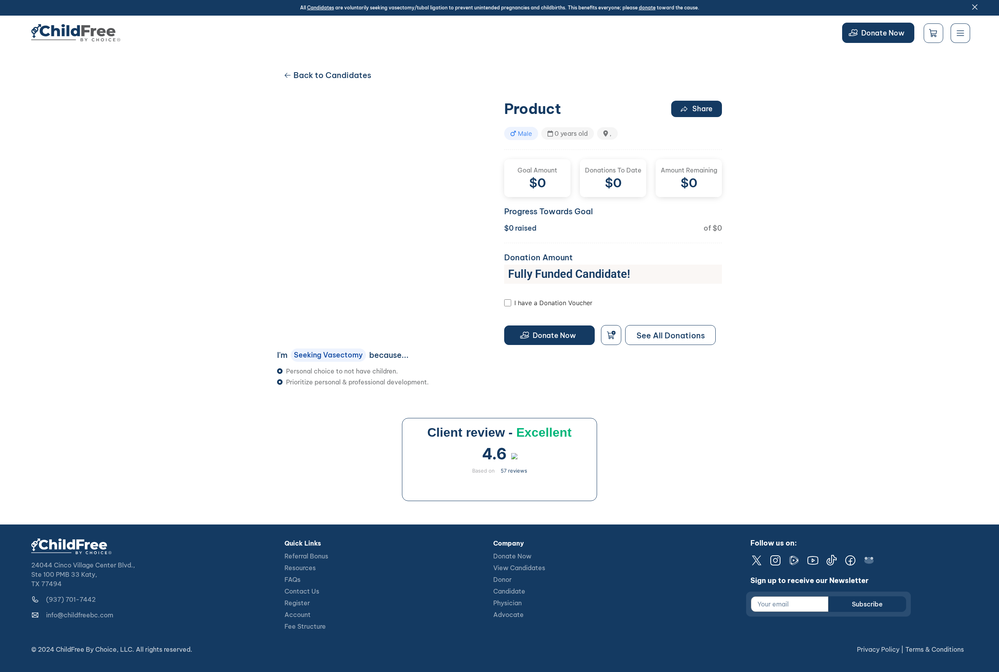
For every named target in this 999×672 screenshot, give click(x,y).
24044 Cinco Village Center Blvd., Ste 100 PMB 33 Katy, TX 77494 (83, 574)
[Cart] (933, 33)
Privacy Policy (878, 649)
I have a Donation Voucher (553, 303)
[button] (521, 133)
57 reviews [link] (514, 471)
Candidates (320, 8)
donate (647, 8)
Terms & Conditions (934, 649)
